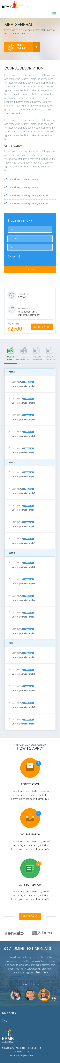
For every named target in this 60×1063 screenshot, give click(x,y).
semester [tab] (37, 358)
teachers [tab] (50, 358)
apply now (40, 327)
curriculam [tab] (12, 358)
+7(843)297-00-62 (21, 1051)
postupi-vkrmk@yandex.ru (21, 1055)
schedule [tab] (24, 358)
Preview (28, 382)
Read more (42, 972)
